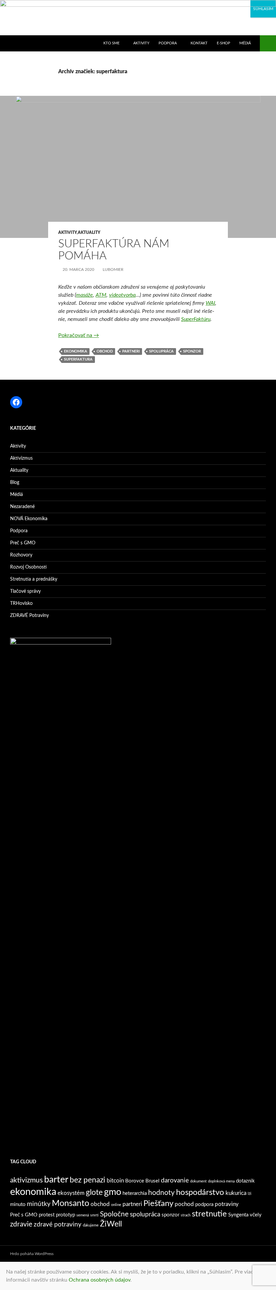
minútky (38, 1204)
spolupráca (161, 351)
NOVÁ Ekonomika (28, 518)
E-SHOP (223, 43)
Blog (14, 482)
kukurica (236, 1193)
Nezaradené (22, 506)
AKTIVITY (141, 43)
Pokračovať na (78, 335)
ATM (101, 295)
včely (256, 1214)
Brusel (152, 1180)
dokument (198, 1181)
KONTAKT (199, 43)
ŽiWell (111, 1224)
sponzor (192, 351)
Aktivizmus (21, 458)
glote (94, 1192)
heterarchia (135, 1193)
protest (47, 1214)
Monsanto (70, 1203)
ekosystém (71, 1193)
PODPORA (168, 43)
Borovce (134, 1180)
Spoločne (114, 1214)
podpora (204, 1204)
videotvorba (122, 295)
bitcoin (115, 1180)
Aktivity (67, 233)
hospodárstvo (200, 1193)
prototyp (65, 1214)
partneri (131, 351)
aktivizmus (26, 1180)
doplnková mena (221, 1181)
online (116, 1205)
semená (82, 1215)
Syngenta (238, 1214)
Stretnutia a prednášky (33, 579)
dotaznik (245, 1180)
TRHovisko (21, 603)
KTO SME (111, 43)
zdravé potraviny (57, 1224)
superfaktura (78, 359)
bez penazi (87, 1180)
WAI (210, 303)
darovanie (175, 1180)
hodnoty (161, 1192)
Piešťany (158, 1204)
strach (186, 1215)
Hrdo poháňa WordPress (32, 1254)
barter (56, 1179)
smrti (94, 1215)
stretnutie (209, 1214)
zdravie (21, 1224)
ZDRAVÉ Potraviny (29, 615)
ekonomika (75, 351)
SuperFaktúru (195, 319)
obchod (105, 351)
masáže (84, 295)
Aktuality (89, 233)
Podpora (19, 531)
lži (249, 1194)
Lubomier (113, 269)
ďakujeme (91, 1225)
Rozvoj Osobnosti (28, 567)
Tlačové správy (25, 591)
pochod (184, 1204)
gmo (112, 1192)
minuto (18, 1204)
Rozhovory (21, 555)
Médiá (245, 43)
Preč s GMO (22, 543)
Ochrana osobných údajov (99, 1280)
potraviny (227, 1204)
